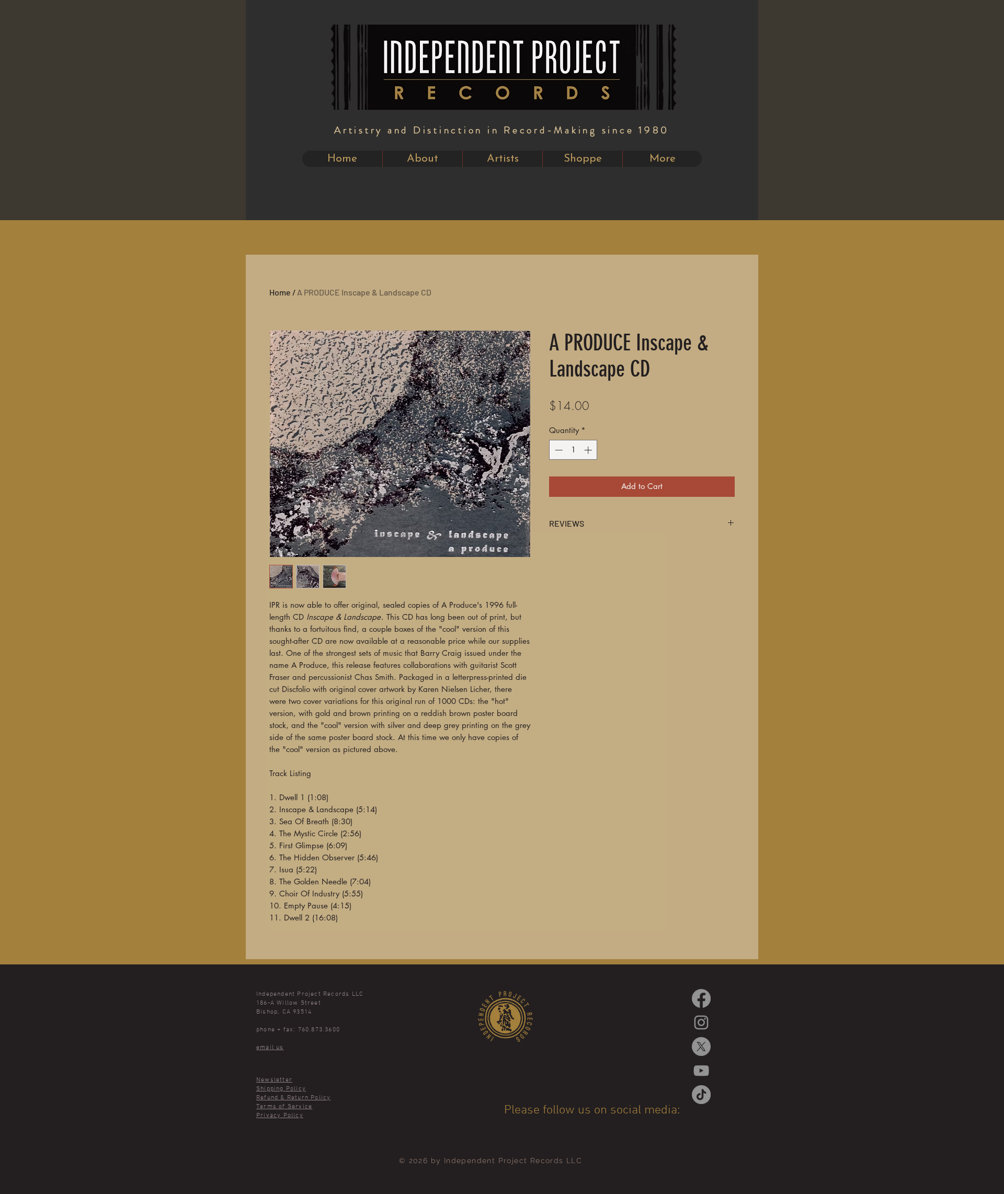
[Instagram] (701, 1022)
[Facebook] (701, 998)
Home (280, 292)
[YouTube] (701, 1070)
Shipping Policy (281, 1089)
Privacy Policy (279, 1115)
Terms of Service (284, 1106)
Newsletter (274, 1080)
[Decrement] (558, 450)
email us (270, 1047)
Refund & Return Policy (293, 1097)
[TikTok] (701, 1094)
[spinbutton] (573, 450)
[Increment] (589, 450)
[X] (701, 1046)
